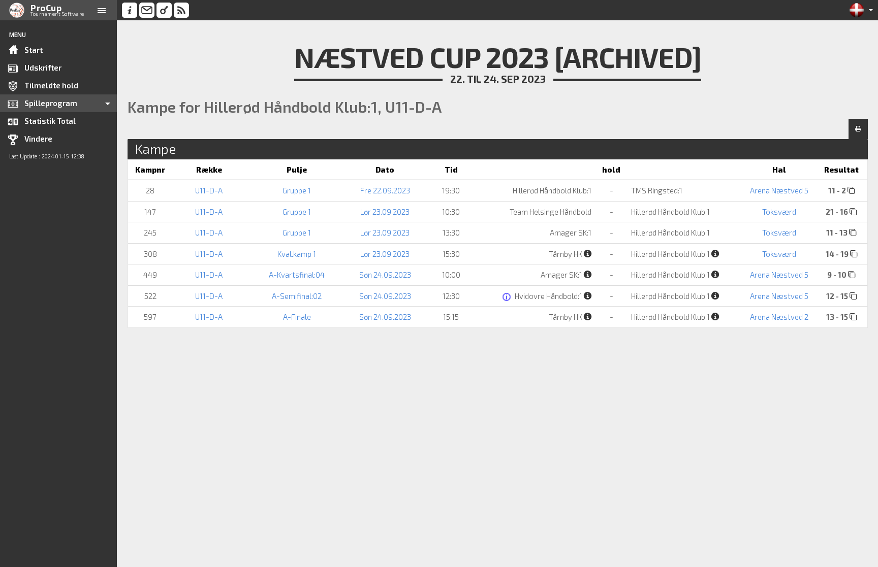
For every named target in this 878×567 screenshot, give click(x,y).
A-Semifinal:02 (297, 296)
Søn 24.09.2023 (385, 274)
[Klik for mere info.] (508, 297)
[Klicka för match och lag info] (851, 190)
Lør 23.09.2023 (385, 211)
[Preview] (858, 129)
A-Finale (297, 316)
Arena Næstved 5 (779, 190)
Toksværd (779, 211)
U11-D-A (209, 190)
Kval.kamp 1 (296, 253)
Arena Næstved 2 (779, 316)
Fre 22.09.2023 (385, 190)
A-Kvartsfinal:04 (297, 274)
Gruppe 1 (297, 190)
